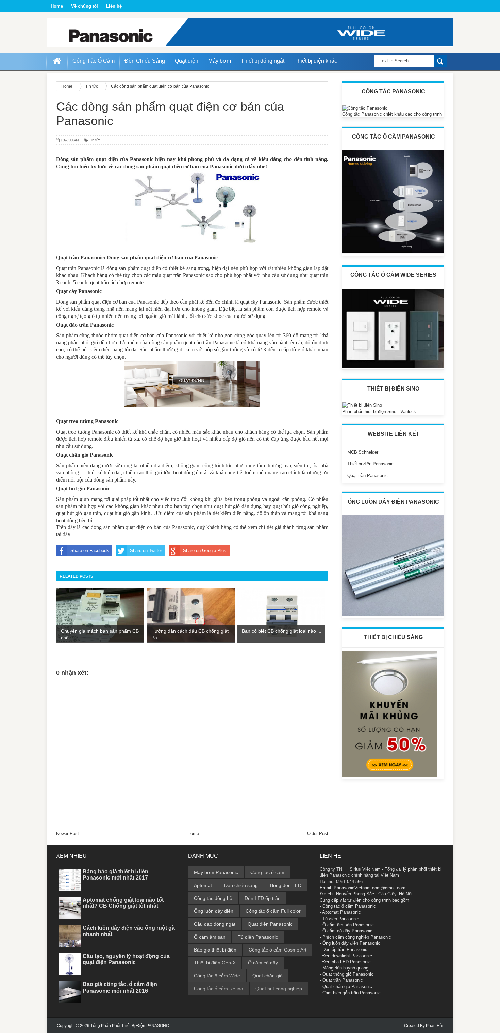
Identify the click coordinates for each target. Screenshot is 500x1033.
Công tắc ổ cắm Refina (218, 988)
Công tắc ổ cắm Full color (273, 911)
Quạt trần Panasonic (367, 475)
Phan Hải (434, 1025)
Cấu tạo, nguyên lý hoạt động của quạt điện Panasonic (126, 959)
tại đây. (63, 534)
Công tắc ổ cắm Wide (217, 975)
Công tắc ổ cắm (267, 872)
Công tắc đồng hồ (213, 898)
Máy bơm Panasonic (216, 872)
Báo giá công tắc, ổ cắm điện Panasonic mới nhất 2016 (120, 987)
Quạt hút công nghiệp (278, 988)
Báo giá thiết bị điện (215, 950)
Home (57, 6)
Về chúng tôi (84, 6)
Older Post (317, 833)
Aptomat (203, 885)
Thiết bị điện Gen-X (215, 962)
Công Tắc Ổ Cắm (93, 61)
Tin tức (95, 140)
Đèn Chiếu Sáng (144, 61)
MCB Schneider (362, 452)
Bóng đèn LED (285, 885)
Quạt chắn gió (267, 975)
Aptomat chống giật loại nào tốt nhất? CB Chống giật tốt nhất (123, 903)
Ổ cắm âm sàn (210, 937)
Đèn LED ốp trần (263, 898)
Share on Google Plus (204, 550)
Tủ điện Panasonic (258, 937)
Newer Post (67, 833)
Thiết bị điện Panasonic (370, 463)
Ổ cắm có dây (263, 962)
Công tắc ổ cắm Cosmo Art (277, 950)
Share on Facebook (89, 550)
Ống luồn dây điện (213, 911)
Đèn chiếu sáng (241, 885)
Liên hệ (114, 6)
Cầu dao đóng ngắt (214, 924)
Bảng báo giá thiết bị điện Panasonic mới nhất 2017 (115, 875)
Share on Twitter (146, 550)
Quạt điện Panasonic (270, 924)
